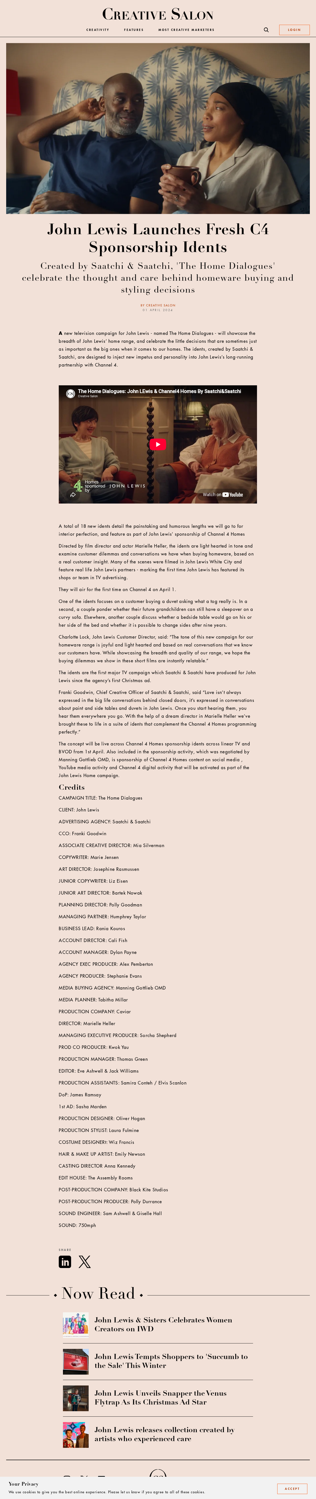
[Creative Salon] (158, 14)
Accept (292, 1488)
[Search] (266, 29)
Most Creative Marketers (186, 29)
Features (134, 29)
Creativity (97, 29)
